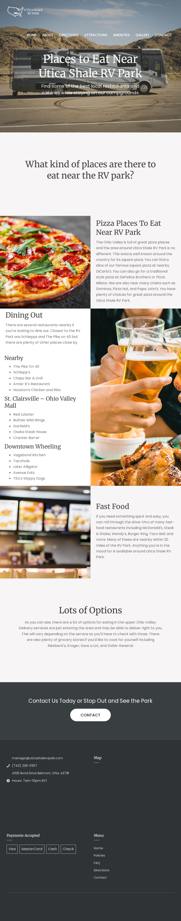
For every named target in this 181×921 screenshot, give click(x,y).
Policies (99, 855)
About (47, 35)
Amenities (121, 35)
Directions (69, 35)
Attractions (95, 35)
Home (31, 35)
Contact (163, 35)
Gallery (142, 35)
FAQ (97, 863)
